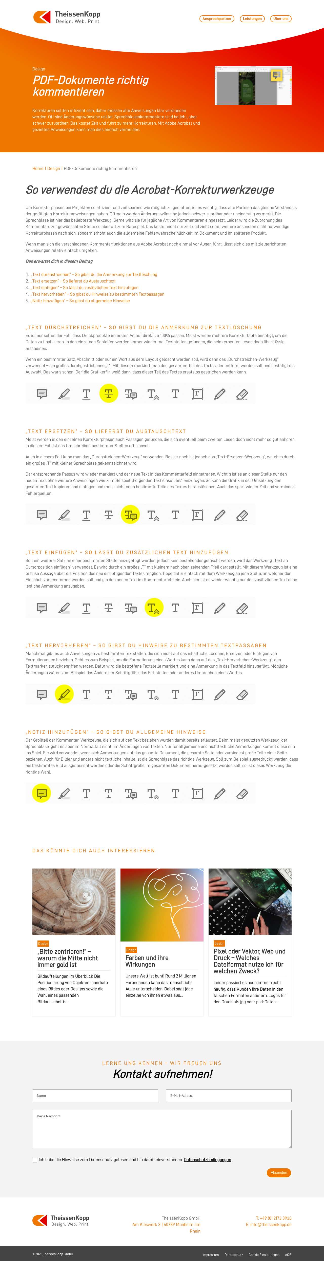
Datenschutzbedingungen (207, 1159)
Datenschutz (234, 1254)
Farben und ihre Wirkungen (147, 961)
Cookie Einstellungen (264, 1254)
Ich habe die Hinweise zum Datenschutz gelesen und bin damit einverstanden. (135, 1159)
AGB (288, 1254)
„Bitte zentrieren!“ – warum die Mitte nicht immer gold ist (67, 958)
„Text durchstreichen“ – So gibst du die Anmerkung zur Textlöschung (94, 274)
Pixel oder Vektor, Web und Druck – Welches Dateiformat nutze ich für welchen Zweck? (250, 961)
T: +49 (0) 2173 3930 (274, 1218)
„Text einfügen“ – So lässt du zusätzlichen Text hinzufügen (84, 287)
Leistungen (252, 19)
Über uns (281, 19)
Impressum (210, 1254)
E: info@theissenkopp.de (269, 1224)
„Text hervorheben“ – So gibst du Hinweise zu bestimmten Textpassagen (97, 294)
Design (43, 943)
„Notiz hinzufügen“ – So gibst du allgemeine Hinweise (80, 300)
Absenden (279, 1173)
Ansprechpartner (216, 19)
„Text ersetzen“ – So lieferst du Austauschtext (73, 281)
